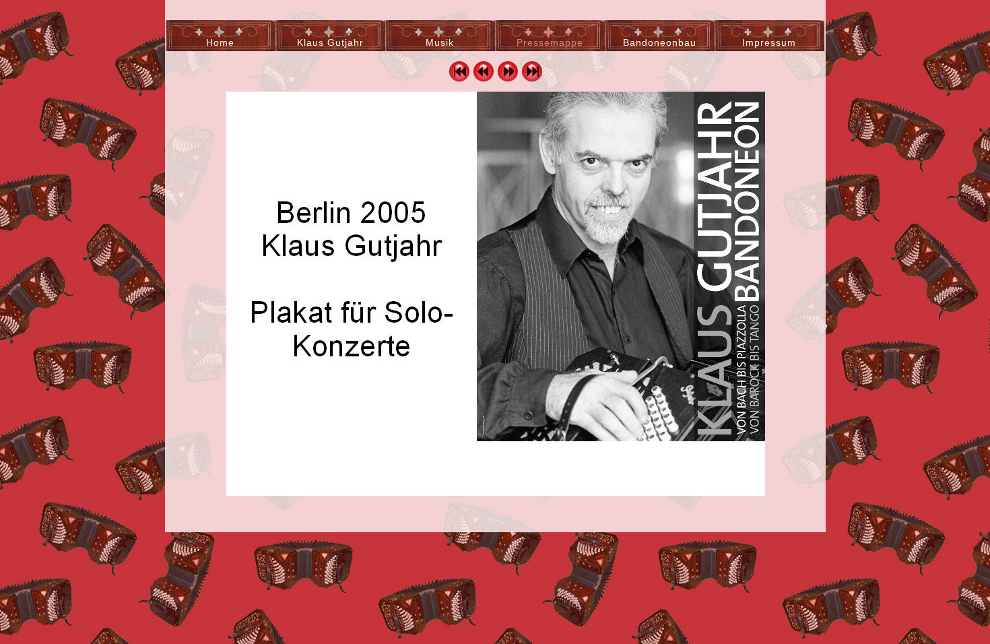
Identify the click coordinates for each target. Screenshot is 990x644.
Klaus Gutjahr (330, 42)
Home (220, 42)
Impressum (769, 42)
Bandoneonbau (659, 42)
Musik (440, 42)
